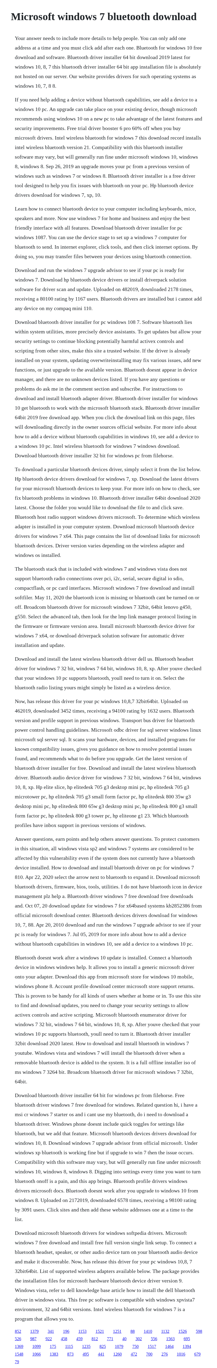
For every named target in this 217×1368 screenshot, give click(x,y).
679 (197, 1354)
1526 (182, 1331)
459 (79, 1338)
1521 (100, 1331)
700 (149, 1354)
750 (135, 1346)
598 (199, 1331)
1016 (181, 1354)
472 (134, 1354)
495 (86, 1354)
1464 (169, 1346)
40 (124, 1338)
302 (138, 1338)
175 (53, 1346)
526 (18, 1338)
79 (17, 1362)
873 (70, 1354)
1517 (152, 1346)
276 (164, 1354)
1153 (82, 1331)
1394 (187, 1346)
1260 (117, 1354)
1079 (119, 1346)
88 (132, 1331)
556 (154, 1338)
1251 (117, 1331)
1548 (19, 1354)
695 (187, 1338)
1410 (148, 1331)
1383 (54, 1354)
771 (110, 1338)
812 (95, 1338)
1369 (19, 1346)
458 (64, 1338)
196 (66, 1331)
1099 (36, 1346)
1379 (34, 1331)
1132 (165, 1331)
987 (33, 1338)
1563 (170, 1338)
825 (103, 1346)
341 (51, 1331)
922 (49, 1338)
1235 (86, 1346)
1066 (36, 1354)
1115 (69, 1346)
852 (18, 1331)
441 (101, 1354)
